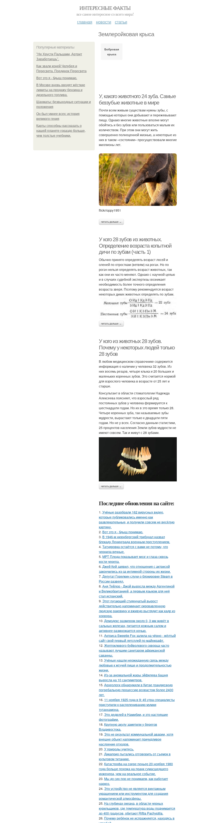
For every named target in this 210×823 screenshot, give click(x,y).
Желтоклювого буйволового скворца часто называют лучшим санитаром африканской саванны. (134, 650)
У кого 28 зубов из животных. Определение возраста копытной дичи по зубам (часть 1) (135, 245)
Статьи (121, 22)
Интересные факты (104, 7)
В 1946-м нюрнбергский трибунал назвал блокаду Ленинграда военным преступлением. (134, 539)
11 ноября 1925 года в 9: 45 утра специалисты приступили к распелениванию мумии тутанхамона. (137, 704)
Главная (84, 22)
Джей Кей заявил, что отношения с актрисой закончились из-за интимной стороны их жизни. (135, 569)
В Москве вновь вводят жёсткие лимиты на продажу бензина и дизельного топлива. (60, 90)
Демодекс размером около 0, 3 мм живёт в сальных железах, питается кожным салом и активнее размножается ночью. (134, 625)
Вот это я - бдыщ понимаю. (56, 78)
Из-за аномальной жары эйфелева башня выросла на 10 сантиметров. (133, 677)
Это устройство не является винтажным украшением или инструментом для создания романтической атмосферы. (133, 793)
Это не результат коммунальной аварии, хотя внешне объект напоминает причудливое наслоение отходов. (136, 739)
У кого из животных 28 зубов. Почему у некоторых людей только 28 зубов (137, 347)
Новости (103, 22)
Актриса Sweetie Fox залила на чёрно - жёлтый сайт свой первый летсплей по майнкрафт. (137, 638)
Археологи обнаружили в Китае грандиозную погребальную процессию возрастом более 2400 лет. (136, 690)
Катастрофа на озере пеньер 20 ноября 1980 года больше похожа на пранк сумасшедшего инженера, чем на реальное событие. (136, 769)
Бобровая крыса (111, 51)
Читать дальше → (111, 221)
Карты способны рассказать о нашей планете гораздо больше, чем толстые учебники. (61, 130)
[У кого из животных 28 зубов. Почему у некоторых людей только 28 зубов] (138, 459)
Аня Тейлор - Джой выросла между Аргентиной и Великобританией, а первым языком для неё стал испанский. (137, 591)
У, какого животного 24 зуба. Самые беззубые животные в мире (137, 99)
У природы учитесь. (119, 749)
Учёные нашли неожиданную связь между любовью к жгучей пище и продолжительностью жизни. (135, 665)
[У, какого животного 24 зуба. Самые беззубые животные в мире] (138, 179)
